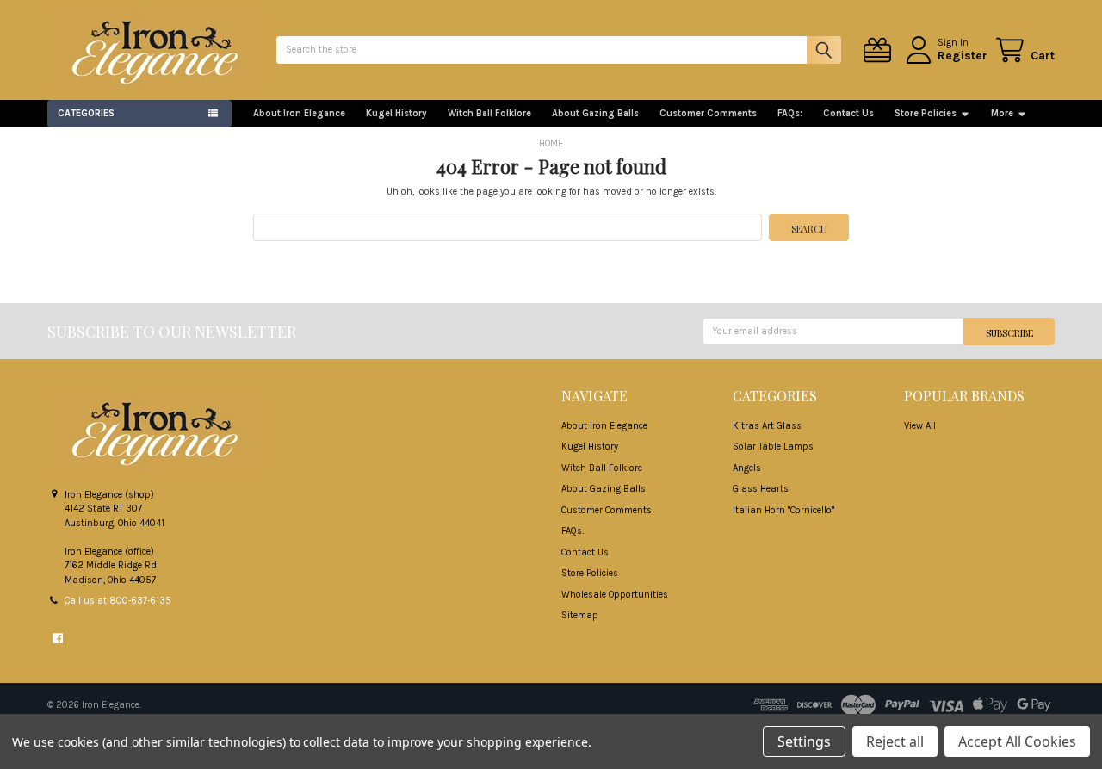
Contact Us (848, 113)
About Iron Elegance (299, 113)
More (1002, 113)
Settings (804, 741)
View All (920, 425)
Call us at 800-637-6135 (118, 600)
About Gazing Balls (595, 113)
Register (962, 55)
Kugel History (396, 113)
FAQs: (789, 113)
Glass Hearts (761, 488)
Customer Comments (708, 113)
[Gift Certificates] (880, 50)
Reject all (895, 741)
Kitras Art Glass (767, 425)
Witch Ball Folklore (489, 113)
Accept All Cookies (1017, 741)
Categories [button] (86, 113)
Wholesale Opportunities (614, 594)
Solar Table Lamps (773, 446)
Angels (747, 468)
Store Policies (926, 113)
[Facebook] (57, 638)
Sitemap (579, 615)
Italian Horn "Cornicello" (783, 510)
